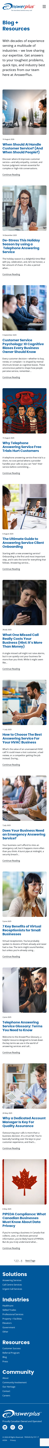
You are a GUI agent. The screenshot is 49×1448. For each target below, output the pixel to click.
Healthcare (7, 1305)
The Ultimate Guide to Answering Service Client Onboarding (23, 542)
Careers (6, 1395)
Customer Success (11, 1348)
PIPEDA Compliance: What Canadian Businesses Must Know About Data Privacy (24, 1220)
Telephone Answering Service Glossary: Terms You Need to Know (22, 1026)
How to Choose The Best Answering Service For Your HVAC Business (22, 738)
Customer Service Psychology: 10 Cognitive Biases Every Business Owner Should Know (23, 346)
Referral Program (11, 1352)
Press (5, 1361)
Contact (6, 1391)
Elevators (7, 1323)
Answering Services (11, 1280)
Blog (4, 1357)
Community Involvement (14, 1382)
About (5, 1378)
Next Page (30, 1260)
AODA (4, 1440)
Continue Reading (11, 174)
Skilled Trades (9, 1310)
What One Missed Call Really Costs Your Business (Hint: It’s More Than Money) (22, 640)
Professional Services (12, 1314)
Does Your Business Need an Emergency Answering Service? (23, 834)
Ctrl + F (36, 1437)
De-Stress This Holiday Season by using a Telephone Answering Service (21, 246)
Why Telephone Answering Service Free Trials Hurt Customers (21, 447)
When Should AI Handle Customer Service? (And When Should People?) (22, 148)
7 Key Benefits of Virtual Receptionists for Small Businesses (21, 930)
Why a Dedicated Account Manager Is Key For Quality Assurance (24, 1122)
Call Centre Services (12, 1284)
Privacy (13, 1440)
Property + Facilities (12, 1318)
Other (5, 1331)
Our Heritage (8, 1386)
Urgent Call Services (12, 1289)
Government (8, 1327)
